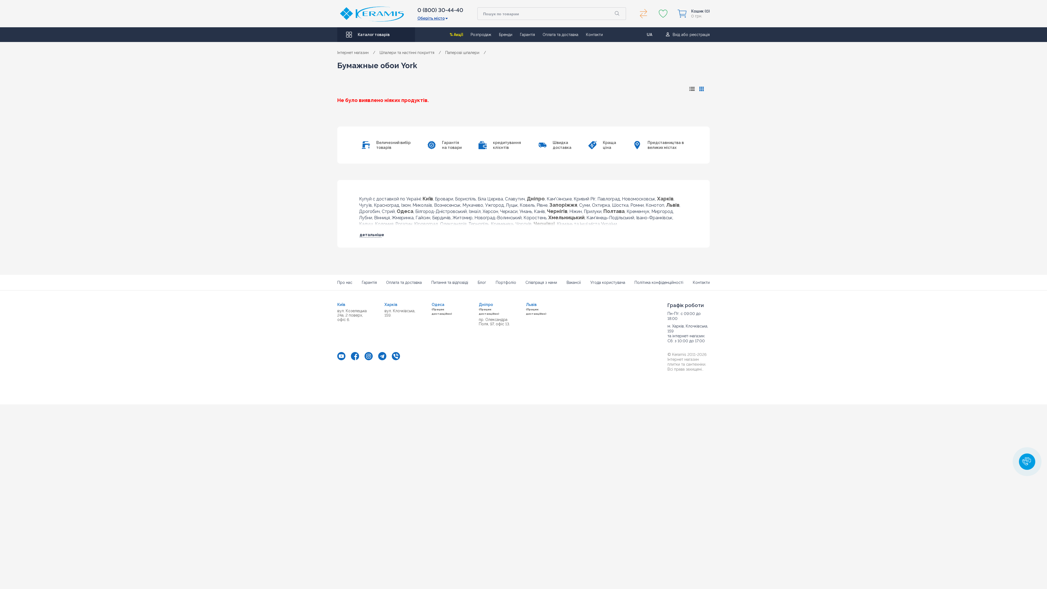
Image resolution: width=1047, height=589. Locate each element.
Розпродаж (481, 34)
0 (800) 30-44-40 (440, 10)
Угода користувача (607, 282)
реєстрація (700, 34)
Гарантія (527, 34)
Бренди (505, 34)
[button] (1027, 461)
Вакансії (574, 282)
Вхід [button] (676, 34)
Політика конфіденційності (658, 282)
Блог (482, 282)
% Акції (456, 34)
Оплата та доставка (560, 34)
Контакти (594, 34)
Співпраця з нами (541, 282)
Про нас (344, 282)
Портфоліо (506, 282)
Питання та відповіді (449, 282)
